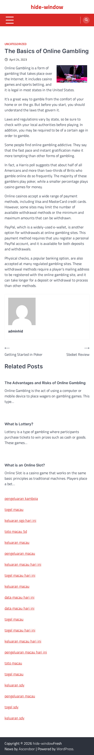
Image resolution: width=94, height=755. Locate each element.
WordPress (65, 749)
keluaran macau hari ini (23, 564)
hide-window (47, 7)
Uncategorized (15, 44)
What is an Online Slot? (25, 465)
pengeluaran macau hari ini (26, 652)
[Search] (86, 20)
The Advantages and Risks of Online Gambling (45, 382)
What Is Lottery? (19, 424)
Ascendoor (27, 749)
